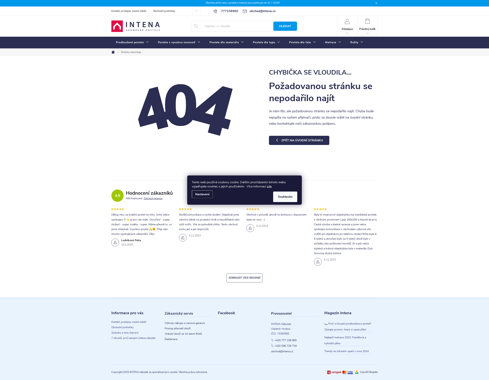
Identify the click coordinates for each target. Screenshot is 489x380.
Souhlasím (285, 196)
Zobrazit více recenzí (244, 278)
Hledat (285, 26)
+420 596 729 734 (285, 345)
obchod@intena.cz (282, 351)
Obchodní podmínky (164, 11)
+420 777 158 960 (285, 340)
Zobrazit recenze (153, 198)
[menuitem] (132, 42)
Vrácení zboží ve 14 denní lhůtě (183, 333)
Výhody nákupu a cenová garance (185, 323)
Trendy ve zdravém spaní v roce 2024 (346, 351)
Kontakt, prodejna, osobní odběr (129, 11)
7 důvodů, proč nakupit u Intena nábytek (133, 338)
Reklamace (171, 339)
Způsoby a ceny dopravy (125, 332)
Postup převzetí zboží (177, 328)
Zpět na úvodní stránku (302, 140)
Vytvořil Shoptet (369, 372)
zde (269, 186)
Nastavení (202, 194)
